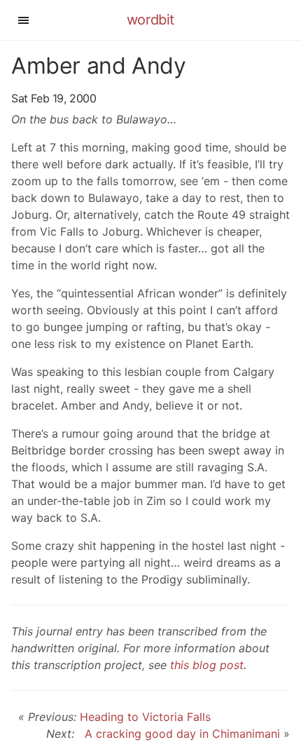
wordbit (150, 19)
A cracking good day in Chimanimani (179, 734)
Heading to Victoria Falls (145, 717)
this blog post (207, 665)
